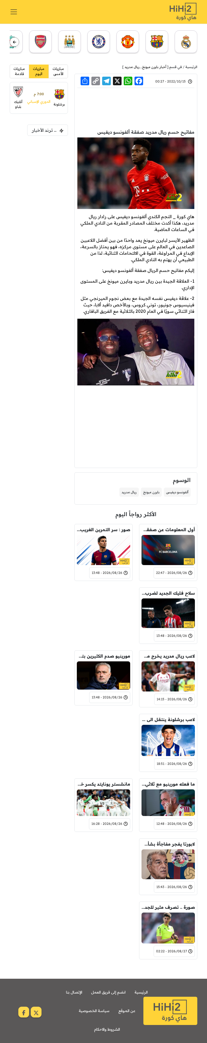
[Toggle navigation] (14, 12)
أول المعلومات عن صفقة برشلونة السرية (168, 529)
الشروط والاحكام (107, 1029)
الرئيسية (191, 67)
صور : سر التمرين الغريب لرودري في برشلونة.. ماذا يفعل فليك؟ (103, 529)
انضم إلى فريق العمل (108, 992)
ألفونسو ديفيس (177, 492)
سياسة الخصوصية (94, 1010)
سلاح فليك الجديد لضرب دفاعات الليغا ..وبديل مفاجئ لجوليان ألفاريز (168, 593)
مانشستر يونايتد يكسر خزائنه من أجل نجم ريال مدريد (103, 784)
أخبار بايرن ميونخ (154, 67)
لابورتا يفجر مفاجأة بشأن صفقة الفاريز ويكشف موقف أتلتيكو (168, 844)
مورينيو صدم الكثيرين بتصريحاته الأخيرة (103, 656)
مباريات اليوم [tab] (38, 71)
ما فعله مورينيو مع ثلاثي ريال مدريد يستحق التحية (168, 784)
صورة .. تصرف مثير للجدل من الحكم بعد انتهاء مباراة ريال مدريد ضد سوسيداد (168, 907)
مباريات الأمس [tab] (58, 71)
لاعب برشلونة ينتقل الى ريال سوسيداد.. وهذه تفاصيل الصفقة (168, 719)
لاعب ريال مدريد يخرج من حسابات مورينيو (168, 656)
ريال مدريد (132, 67)
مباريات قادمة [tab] (19, 71)
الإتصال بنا (74, 992)
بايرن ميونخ (151, 492)
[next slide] (14, 42)
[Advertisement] (136, 107)
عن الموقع (126, 1010)
